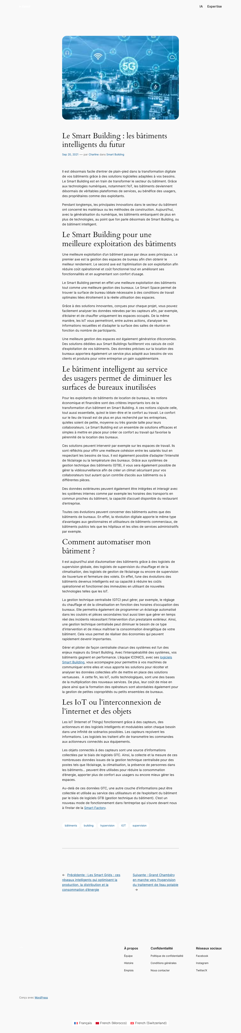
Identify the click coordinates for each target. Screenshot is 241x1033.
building (89, 825)
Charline (94, 154)
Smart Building (115, 154)
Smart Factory (94, 808)
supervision (139, 825)
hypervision (107, 825)
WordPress (41, 997)
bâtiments (71, 825)
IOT (123, 825)
